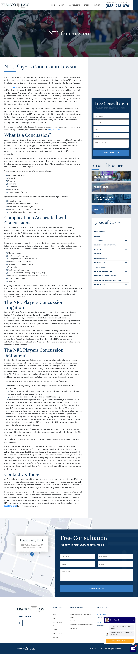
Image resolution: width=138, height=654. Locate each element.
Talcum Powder (100, 267)
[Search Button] (135, 5)
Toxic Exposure (101, 187)
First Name (99, 116)
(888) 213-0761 (118, 5)
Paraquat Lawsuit (101, 262)
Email (97, 129)
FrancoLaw (12, 87)
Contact (55, 630)
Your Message (100, 143)
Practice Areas (57, 622)
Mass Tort (98, 209)
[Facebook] (20, 623)
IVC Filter (97, 249)
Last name (103, 556)
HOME (53, 5)
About (61, 5)
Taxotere (97, 254)
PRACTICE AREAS (74, 5)
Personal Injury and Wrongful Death (103, 198)
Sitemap (55, 637)
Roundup (97, 236)
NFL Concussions (100, 258)
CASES (86, 5)
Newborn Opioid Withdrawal (105, 245)
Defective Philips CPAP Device (105, 276)
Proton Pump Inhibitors (103, 271)
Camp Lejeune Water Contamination (107, 280)
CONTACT (96, 5)
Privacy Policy (57, 633)
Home (55, 615)
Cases (55, 626)
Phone (97, 136)
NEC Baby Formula (101, 285)
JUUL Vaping (98, 240)
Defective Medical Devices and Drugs (102, 176)
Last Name (99, 123)
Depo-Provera (99, 232)
